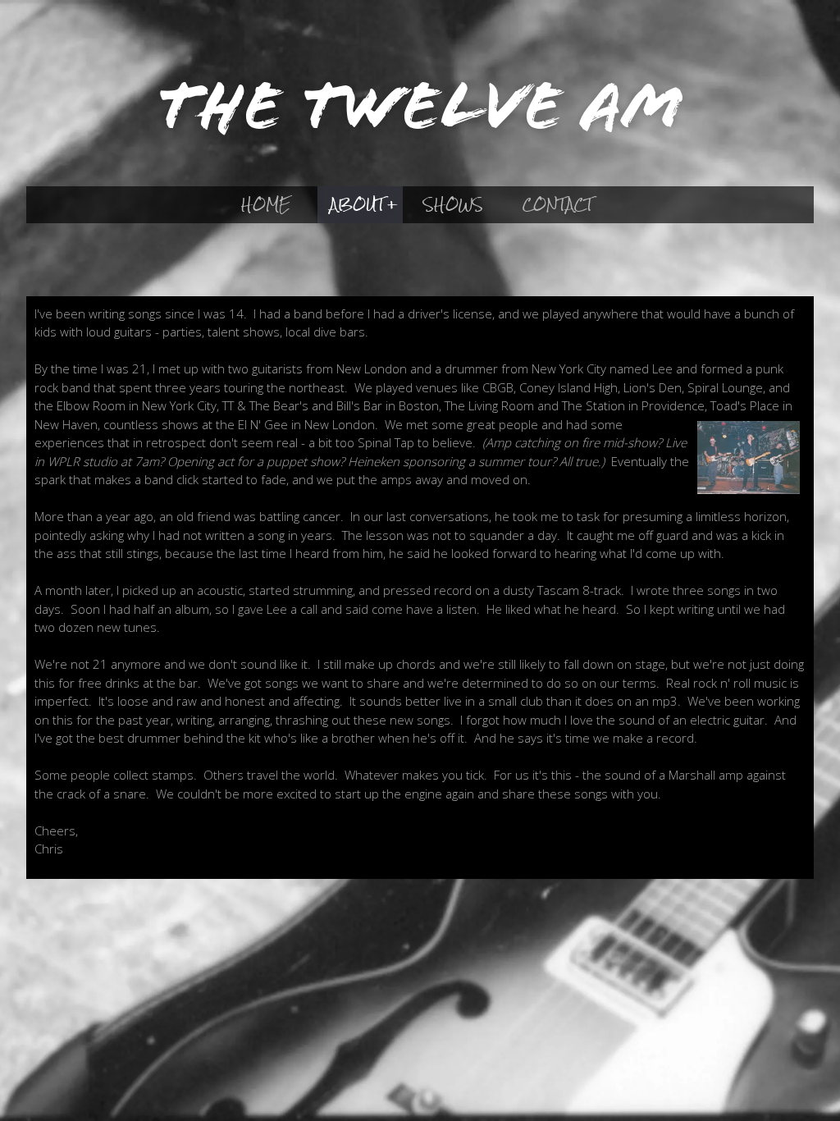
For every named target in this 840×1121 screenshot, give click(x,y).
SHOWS (453, 204)
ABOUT (357, 204)
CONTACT (558, 204)
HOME (265, 204)
